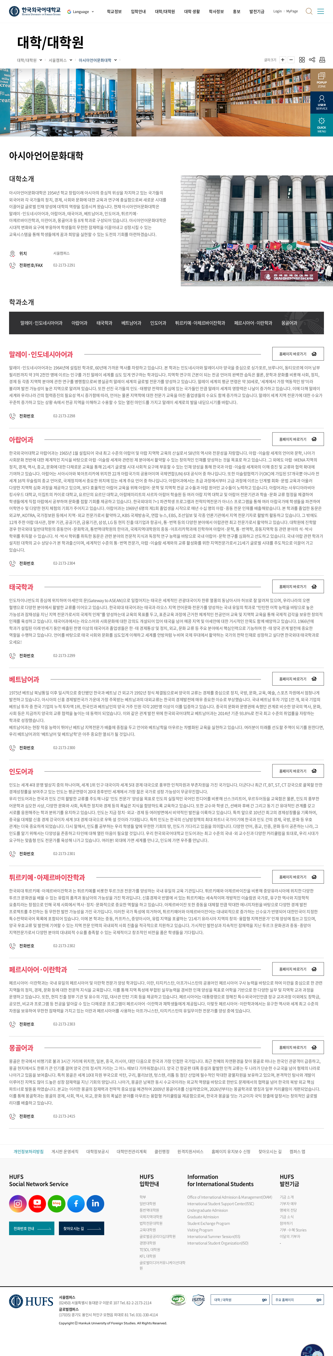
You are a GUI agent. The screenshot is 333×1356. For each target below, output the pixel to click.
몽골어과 (289, 323)
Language (81, 11)
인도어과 (158, 323)
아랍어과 (79, 323)
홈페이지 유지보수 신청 (231, 1151)
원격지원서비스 (190, 1151)
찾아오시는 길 (270, 1151)
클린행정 (161, 1151)
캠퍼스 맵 (297, 1151)
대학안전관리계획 (132, 1151)
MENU (321, 129)
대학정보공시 (97, 1151)
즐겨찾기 (302, 59)
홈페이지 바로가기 (292, 353)
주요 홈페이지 (284, 1299)
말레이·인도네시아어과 (41, 323)
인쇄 (321, 59)
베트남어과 (131, 323)
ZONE (322, 84)
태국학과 (104, 323)
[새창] (18, 1198)
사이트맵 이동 (320, 11)
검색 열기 (309, 11)
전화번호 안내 (24, 1228)
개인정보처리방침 (28, 1151)
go (264, 1299)
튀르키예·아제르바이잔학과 (200, 323)
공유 (312, 59)
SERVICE (322, 106)
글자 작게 (291, 59)
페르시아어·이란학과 (253, 323)
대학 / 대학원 (223, 1299)
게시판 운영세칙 (64, 1151)
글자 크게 (282, 59)
